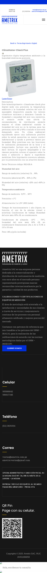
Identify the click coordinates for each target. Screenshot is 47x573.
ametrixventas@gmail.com (16, 460)
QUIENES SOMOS (14, 348)
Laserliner (7, 98)
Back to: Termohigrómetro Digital (23, 43)
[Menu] (43, 19)
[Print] (23, 53)
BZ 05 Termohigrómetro (13, 37)
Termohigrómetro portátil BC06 (13, 32)
